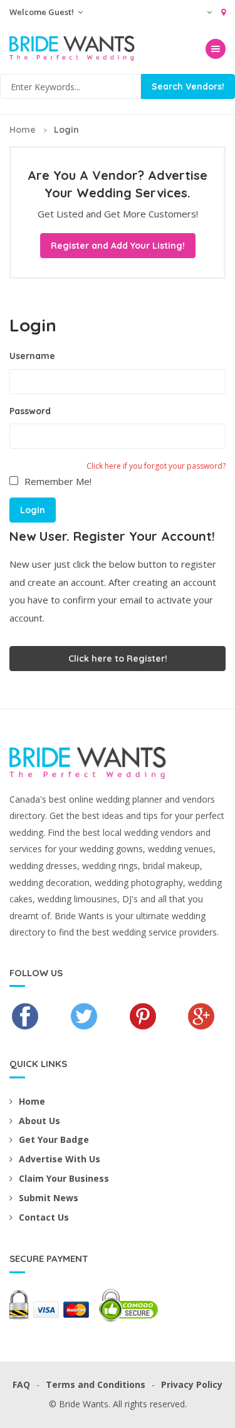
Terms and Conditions (95, 1384)
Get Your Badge (54, 1139)
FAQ (21, 1384)
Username (32, 356)
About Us (39, 1121)
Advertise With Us (59, 1159)
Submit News (48, 1198)
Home (22, 129)
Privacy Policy (191, 1384)
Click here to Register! (117, 658)
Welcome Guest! (42, 12)
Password (30, 411)
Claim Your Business (64, 1178)
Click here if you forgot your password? (156, 466)
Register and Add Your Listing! (118, 245)
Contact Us (44, 1217)
